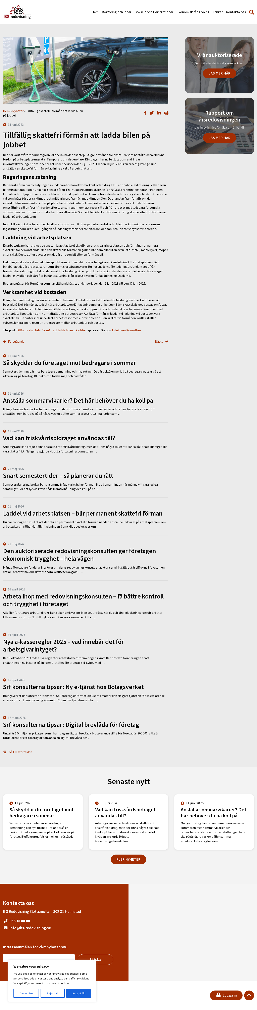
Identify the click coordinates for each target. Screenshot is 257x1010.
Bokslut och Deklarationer (154, 12)
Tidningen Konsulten (126, 330)
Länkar (218, 12)
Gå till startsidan (20, 752)
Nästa (159, 341)
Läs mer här (219, 73)
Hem (95, 12)
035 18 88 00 (19, 920)
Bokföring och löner (116, 12)
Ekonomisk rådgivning (192, 12)
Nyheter (17, 111)
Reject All (52, 993)
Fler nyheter (128, 859)
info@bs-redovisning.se (30, 927)
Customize (26, 993)
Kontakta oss (236, 12)
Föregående (15, 341)
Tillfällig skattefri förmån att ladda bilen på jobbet (51, 330)
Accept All (78, 993)
